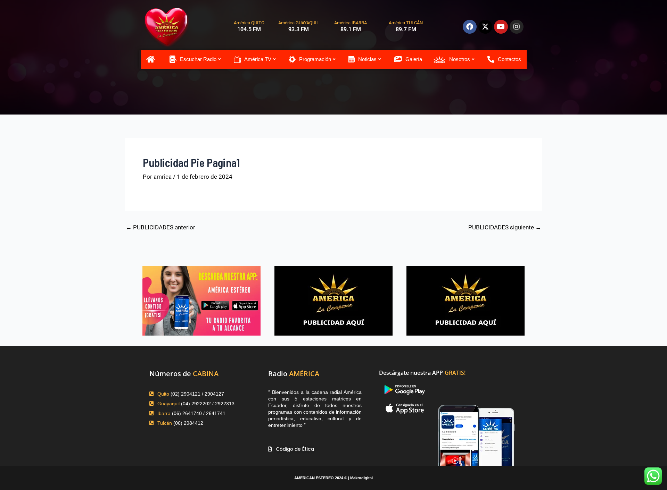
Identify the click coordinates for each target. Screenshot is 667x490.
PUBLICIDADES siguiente (504, 227)
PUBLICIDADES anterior (160, 227)
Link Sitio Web (474, 426)
